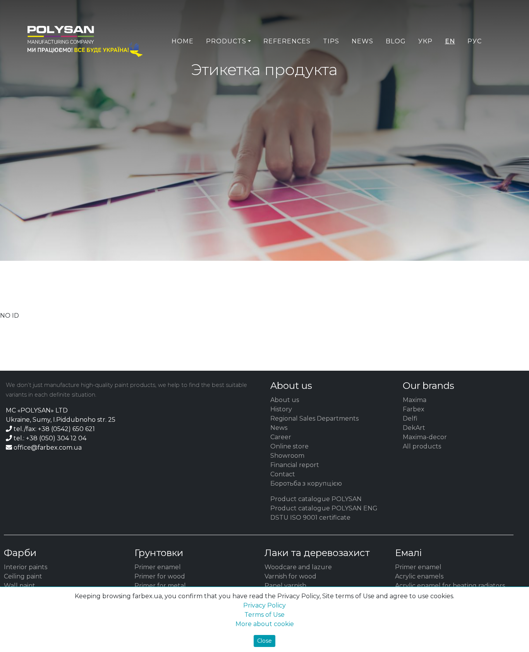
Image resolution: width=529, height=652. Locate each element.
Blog (396, 41)
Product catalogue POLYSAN (316, 499)
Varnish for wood (290, 576)
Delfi (410, 418)
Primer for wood (159, 576)
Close (264, 640)
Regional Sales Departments (314, 418)
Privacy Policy (264, 605)
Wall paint (19, 585)
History (281, 409)
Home (183, 41)
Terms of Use (264, 614)
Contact (282, 474)
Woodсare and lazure (298, 567)
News (362, 41)
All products (422, 446)
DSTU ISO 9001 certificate (310, 517)
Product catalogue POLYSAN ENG (324, 508)
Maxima (414, 400)
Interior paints (25, 567)
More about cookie (264, 624)
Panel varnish (285, 585)
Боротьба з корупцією (306, 483)
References (287, 41)
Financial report (294, 465)
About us (284, 400)
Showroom (287, 455)
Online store (289, 446)
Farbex (413, 409)
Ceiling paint (23, 576)
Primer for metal (160, 585)
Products (226, 41)
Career (280, 437)
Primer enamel (157, 567)
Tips (331, 41)
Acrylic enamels (419, 576)
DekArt (414, 427)
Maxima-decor (425, 437)
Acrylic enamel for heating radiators (450, 585)
